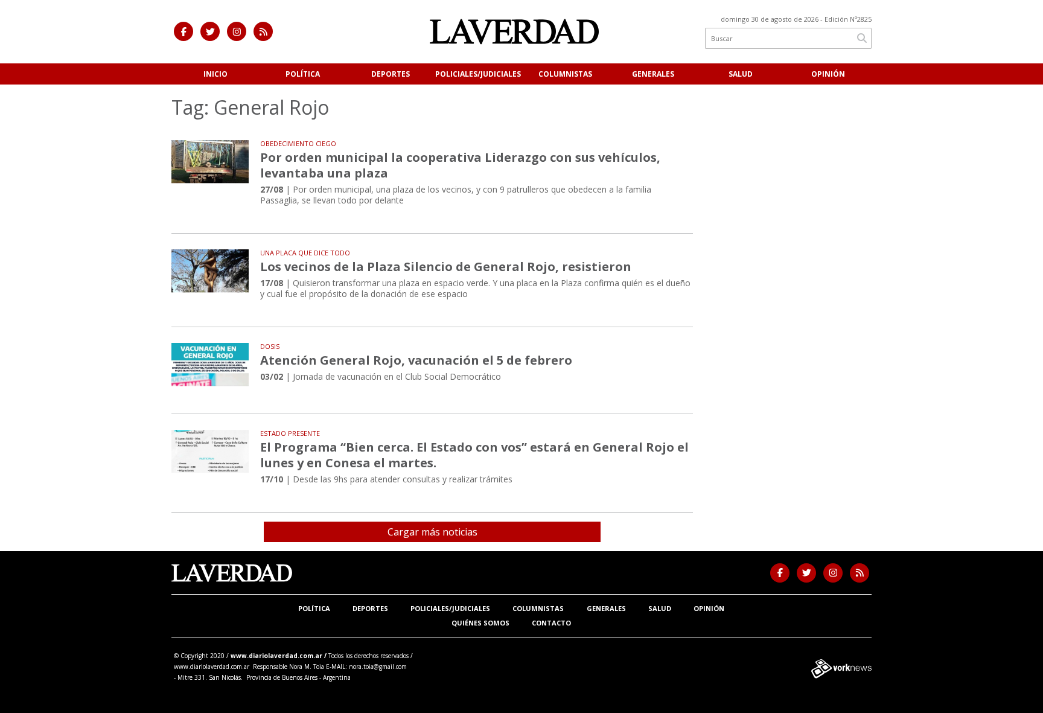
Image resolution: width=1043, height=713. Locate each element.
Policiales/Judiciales (478, 74)
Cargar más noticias (432, 532)
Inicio (215, 74)
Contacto (551, 622)
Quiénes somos (480, 622)
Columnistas (565, 74)
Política (302, 74)
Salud (741, 74)
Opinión (828, 74)
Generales (653, 74)
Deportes (390, 74)
